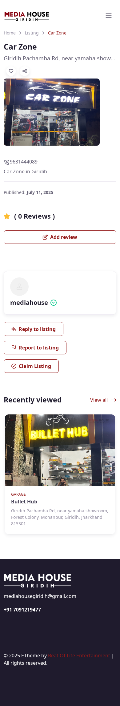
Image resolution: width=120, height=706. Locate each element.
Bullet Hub (24, 501)
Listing (32, 33)
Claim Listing (35, 366)
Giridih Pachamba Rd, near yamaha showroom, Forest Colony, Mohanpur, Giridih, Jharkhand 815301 (60, 58)
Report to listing (39, 347)
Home (10, 33)
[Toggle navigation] (108, 15)
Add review (63, 237)
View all (99, 400)
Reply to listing (37, 329)
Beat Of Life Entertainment (79, 655)
